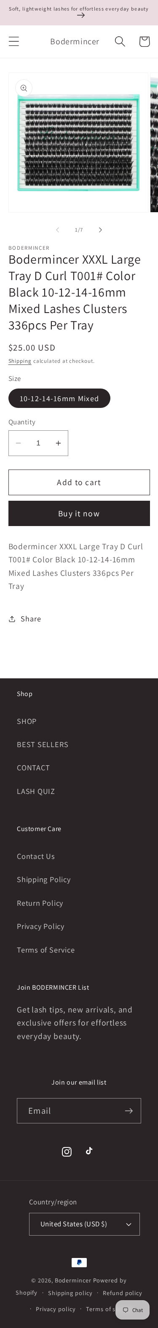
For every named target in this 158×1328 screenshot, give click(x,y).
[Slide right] (100, 230)
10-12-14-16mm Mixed (59, 398)
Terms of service (109, 1309)
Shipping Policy (44, 879)
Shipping (20, 360)
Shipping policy (70, 1293)
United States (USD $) (73, 1223)
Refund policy (122, 1293)
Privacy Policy (40, 926)
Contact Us (36, 856)
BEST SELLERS (42, 744)
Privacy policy (56, 1309)
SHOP (27, 721)
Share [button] (31, 618)
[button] (14, 42)
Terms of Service (46, 950)
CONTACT (33, 767)
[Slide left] (57, 230)
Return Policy (40, 903)
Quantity (22, 421)
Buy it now (79, 513)
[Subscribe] (129, 1111)
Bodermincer (73, 1280)
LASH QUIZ (36, 791)
